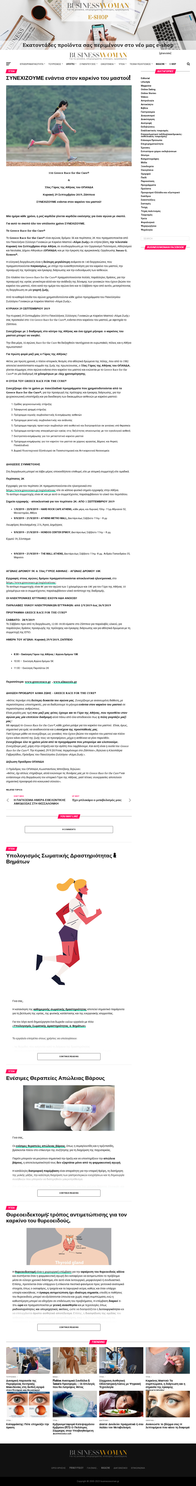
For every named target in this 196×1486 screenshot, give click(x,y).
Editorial (145, 78)
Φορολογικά (147, 222)
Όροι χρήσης (58, 1467)
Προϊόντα (146, 188)
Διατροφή (146, 123)
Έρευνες (145, 147)
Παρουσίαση (147, 181)
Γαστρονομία (148, 112)
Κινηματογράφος (150, 159)
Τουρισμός (54, 63)
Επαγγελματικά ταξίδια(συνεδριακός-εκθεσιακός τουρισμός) (161, 135)
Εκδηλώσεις (148, 127)
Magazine (160, 63)
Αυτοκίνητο (147, 104)
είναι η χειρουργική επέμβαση (54, 1271)
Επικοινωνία (138, 1467)
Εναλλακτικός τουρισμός (154, 130)
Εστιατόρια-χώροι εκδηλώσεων (158, 151)
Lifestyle (70, 63)
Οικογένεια (107, 63)
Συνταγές (146, 203)
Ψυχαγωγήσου (148, 226)
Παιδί (144, 177)
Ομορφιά (146, 174)
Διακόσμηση (148, 119)
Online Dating (148, 89)
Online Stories (148, 93)
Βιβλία (144, 108)
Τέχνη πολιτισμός (140, 63)
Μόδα (144, 162)
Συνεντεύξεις (88, 63)
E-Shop (173, 63)
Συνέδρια (146, 196)
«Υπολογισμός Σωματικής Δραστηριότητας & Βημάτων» (49, 1026)
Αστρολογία (147, 100)
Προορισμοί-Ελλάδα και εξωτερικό (160, 192)
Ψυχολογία (147, 230)
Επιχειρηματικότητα (31, 63)
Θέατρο (145, 155)
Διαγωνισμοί (148, 115)
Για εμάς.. (92, 1467)
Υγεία (122, 63)
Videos (144, 97)
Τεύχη (144, 207)
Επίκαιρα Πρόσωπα (151, 140)
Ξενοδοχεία (147, 166)
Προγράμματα (148, 185)
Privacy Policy (76, 1467)
